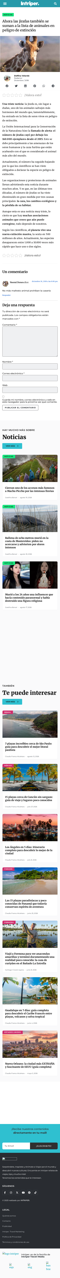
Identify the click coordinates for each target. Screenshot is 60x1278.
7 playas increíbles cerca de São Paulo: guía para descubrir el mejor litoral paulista (28, 747)
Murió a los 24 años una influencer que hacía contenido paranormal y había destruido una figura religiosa (29, 597)
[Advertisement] (30, 645)
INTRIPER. (25, 1200)
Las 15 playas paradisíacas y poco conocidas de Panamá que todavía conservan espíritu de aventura (26, 903)
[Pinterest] (29, 1192)
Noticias (8, 15)
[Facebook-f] (4, 1192)
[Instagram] (10, 1192)
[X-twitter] (17, 1192)
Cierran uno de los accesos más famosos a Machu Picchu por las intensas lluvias (29, 489)
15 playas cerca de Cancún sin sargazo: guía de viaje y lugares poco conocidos (29, 798)
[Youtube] (23, 1192)
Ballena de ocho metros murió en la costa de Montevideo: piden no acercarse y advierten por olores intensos (26, 542)
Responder (6, 295)
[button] (5, 3)
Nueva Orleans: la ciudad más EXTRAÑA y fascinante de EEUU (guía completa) (29, 1065)
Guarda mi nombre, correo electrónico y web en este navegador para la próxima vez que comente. (29, 401)
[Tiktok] (35, 1192)
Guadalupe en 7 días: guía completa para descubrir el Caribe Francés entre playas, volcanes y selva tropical (28, 1013)
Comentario (9, 325)
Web (4, 385)
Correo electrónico (13, 373)
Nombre (7, 362)
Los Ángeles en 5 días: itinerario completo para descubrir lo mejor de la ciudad (28, 850)
